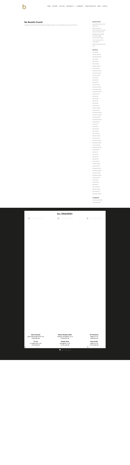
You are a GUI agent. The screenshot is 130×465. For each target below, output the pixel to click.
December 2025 (96, 54)
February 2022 (95, 136)
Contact (105, 6)
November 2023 (96, 89)
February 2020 (95, 189)
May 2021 (94, 157)
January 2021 (95, 166)
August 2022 (95, 122)
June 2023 (94, 99)
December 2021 (95, 140)
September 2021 (96, 147)
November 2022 (96, 115)
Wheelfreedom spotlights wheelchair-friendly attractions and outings (98, 36)
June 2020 (94, 182)
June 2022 (94, 126)
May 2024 (94, 80)
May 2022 (94, 129)
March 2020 (95, 187)
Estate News (95, 202)
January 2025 (95, 68)
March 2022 (95, 133)
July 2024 (94, 78)
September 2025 (96, 57)
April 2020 (94, 185)
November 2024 (96, 73)
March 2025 (95, 64)
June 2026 (94, 52)
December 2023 (96, 87)
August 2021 (95, 150)
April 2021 (94, 159)
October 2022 (95, 117)
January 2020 (95, 192)
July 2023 (94, 96)
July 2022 (94, 124)
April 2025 (94, 61)
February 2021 (95, 164)
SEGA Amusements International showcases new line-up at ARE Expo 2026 (98, 30)
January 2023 (95, 110)
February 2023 (95, 108)
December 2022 (96, 112)
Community (80, 6)
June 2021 (94, 154)
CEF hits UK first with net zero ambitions (97, 41)
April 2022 (94, 131)
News (99, 6)
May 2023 (94, 101)
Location (62, 6)
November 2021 (96, 143)
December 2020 (96, 168)
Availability (69, 6)
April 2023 (94, 103)
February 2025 (95, 66)
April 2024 (94, 82)
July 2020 (94, 180)
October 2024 (95, 75)
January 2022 (95, 138)
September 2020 (96, 175)
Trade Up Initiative (90, 6)
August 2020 (95, 178)
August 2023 (95, 94)
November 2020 (96, 171)
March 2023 (95, 106)
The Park (54, 6)
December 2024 (96, 71)
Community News (96, 200)
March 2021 (95, 161)
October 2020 (95, 173)
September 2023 (96, 92)
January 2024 (95, 85)
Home (49, 6)
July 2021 (94, 152)
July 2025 (94, 59)
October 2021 (95, 145)
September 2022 (96, 119)
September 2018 (96, 194)
